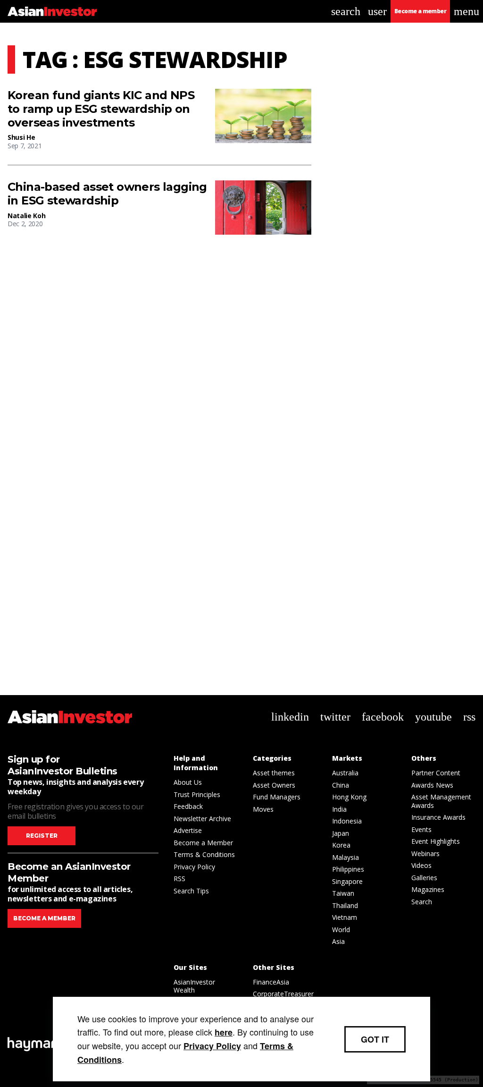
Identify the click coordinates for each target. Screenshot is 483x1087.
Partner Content (435, 772)
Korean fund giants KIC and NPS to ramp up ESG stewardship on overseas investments (101, 109)
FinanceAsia (271, 981)
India (339, 809)
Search (421, 901)
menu (466, 11)
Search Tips (191, 890)
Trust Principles (197, 794)
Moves (263, 809)
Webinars (425, 853)
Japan (340, 833)
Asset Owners (274, 785)
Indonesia (347, 820)
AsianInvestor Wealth (194, 986)
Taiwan (343, 893)
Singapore (347, 881)
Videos (421, 865)
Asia (338, 941)
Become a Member (203, 842)
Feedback (188, 806)
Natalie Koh (26, 215)
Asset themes (274, 772)
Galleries (424, 877)
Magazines (427, 889)
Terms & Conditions (204, 854)
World (341, 929)
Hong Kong (349, 796)
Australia (345, 772)
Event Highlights (435, 841)
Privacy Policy (194, 866)
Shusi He (21, 137)
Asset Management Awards (441, 801)
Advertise (188, 830)
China (340, 785)
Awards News (432, 785)
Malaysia (345, 857)
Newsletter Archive (202, 818)
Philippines (348, 869)
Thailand (345, 905)
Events (421, 829)
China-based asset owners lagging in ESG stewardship (107, 193)
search (345, 11)
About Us (188, 782)
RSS (179, 878)
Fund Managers (276, 796)
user (377, 11)
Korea (341, 845)
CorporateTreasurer (283, 993)
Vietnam (344, 917)
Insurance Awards (438, 817)
